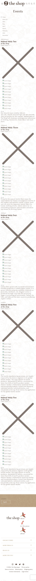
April (4, 26)
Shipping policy (28, 569)
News (22, 519)
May (4, 24)
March (4, 28)
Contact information (14, 571)
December (5, 35)
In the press (24, 526)
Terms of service (9, 569)
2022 (4, 33)
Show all (5, 19)
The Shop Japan (15, 567)
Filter (4, 17)
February (5, 31)
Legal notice (25, 571)
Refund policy (19, 569)
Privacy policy (25, 567)
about (22, 534)
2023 (4, 21)
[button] (2, 4)
